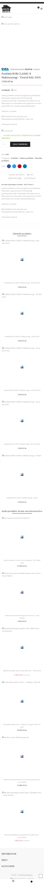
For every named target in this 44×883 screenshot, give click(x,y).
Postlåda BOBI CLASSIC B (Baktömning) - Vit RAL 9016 (22, 336)
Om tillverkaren (30, 178)
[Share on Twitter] (14, 166)
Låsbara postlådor (27, 158)
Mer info (30, 175)
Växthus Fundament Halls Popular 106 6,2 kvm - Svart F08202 (22, 616)
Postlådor (15, 158)
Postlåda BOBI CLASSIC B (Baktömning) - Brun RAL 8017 (22, 444)
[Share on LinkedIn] (25, 166)
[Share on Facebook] (9, 166)
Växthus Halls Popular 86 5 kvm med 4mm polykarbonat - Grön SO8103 (22, 780)
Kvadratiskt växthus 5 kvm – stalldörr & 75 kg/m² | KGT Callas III (22, 725)
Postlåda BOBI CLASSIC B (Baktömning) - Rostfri (22, 498)
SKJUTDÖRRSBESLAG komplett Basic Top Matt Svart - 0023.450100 (22, 835)
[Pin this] (19, 166)
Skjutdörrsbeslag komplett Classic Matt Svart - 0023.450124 (22, 671)
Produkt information (16, 175)
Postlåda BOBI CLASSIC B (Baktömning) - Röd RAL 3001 (22, 283)
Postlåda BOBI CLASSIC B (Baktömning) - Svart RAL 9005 (22, 390)
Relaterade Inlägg (14, 178)
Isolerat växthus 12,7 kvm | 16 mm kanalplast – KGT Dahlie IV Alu (22, 561)
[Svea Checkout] (6, 69)
